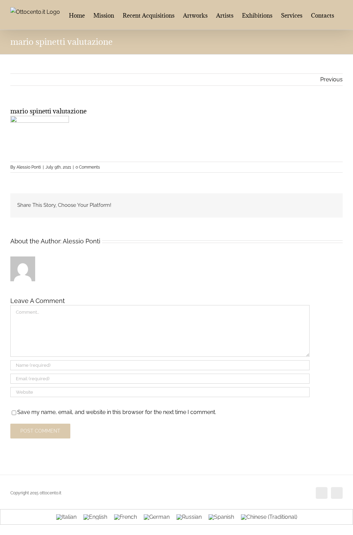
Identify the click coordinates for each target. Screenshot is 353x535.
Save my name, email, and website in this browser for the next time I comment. (116, 412)
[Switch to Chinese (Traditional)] (269, 517)
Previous (331, 79)
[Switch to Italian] (66, 517)
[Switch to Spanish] (221, 517)
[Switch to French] (125, 517)
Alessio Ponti (29, 167)
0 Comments (87, 167)
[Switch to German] (156, 517)
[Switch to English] (95, 517)
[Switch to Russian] (189, 517)
